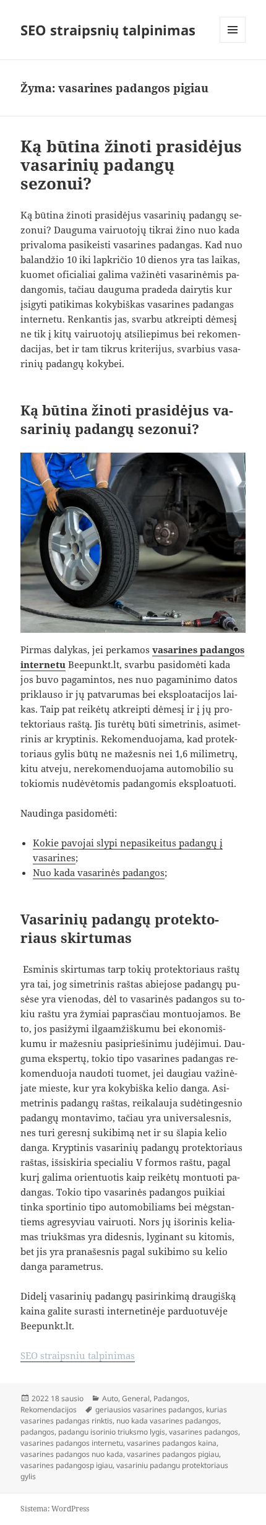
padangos (37, 1432)
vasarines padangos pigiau (173, 1454)
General (136, 1398)
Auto (110, 1398)
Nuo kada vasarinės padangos (99, 872)
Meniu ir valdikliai (233, 42)
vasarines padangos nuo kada (71, 1454)
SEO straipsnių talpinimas (107, 29)
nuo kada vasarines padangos (167, 1420)
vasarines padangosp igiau (66, 1465)
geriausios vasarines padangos (148, 1409)
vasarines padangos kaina (172, 1443)
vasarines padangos (203, 1432)
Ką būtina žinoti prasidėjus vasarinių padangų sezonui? (131, 164)
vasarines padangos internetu (71, 1443)
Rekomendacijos (48, 1409)
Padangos (170, 1398)
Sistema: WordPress (54, 1508)
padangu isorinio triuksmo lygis (111, 1432)
